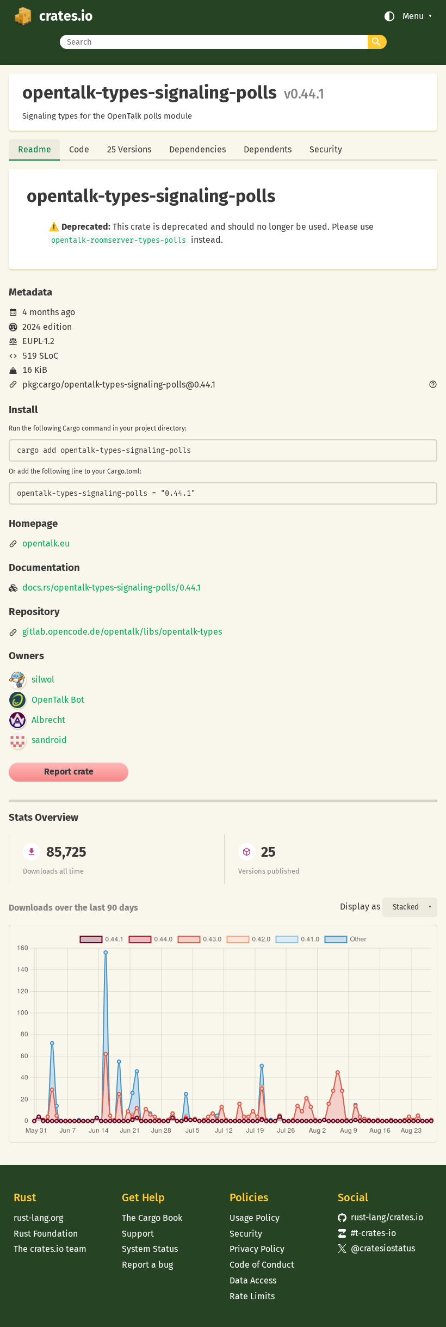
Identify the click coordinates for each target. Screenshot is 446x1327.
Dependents (268, 149)
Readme (34, 149)
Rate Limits (252, 1296)
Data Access (253, 1280)
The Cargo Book (152, 1218)
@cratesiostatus (376, 1248)
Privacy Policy (257, 1249)
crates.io (65, 16)
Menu (413, 16)
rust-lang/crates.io (380, 1217)
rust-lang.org (38, 1218)
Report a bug (147, 1265)
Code (79, 149)
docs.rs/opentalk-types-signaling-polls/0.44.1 (111, 588)
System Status (150, 1249)
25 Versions (129, 149)
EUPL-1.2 (38, 341)
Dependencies (197, 149)
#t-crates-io (367, 1233)
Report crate (69, 771)
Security (325, 149)
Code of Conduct (262, 1265)
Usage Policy (255, 1218)
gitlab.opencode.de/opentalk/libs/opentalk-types (122, 632)
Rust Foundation (46, 1233)
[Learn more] (433, 385)
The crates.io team (50, 1249)
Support (138, 1233)
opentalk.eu (46, 544)
